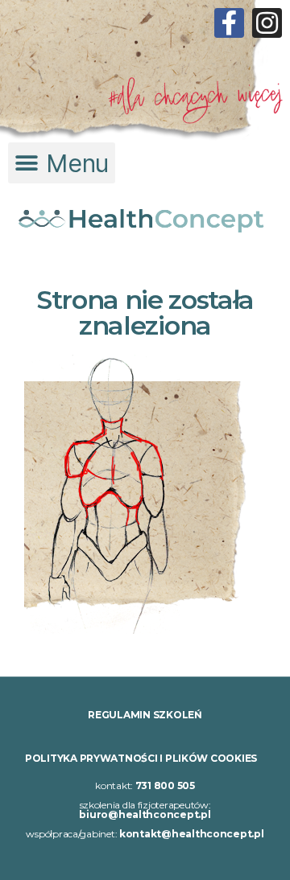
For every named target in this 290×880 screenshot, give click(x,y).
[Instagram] (267, 23)
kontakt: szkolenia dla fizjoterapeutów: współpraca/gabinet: (144, 809)
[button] (61, 162)
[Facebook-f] (229, 23)
